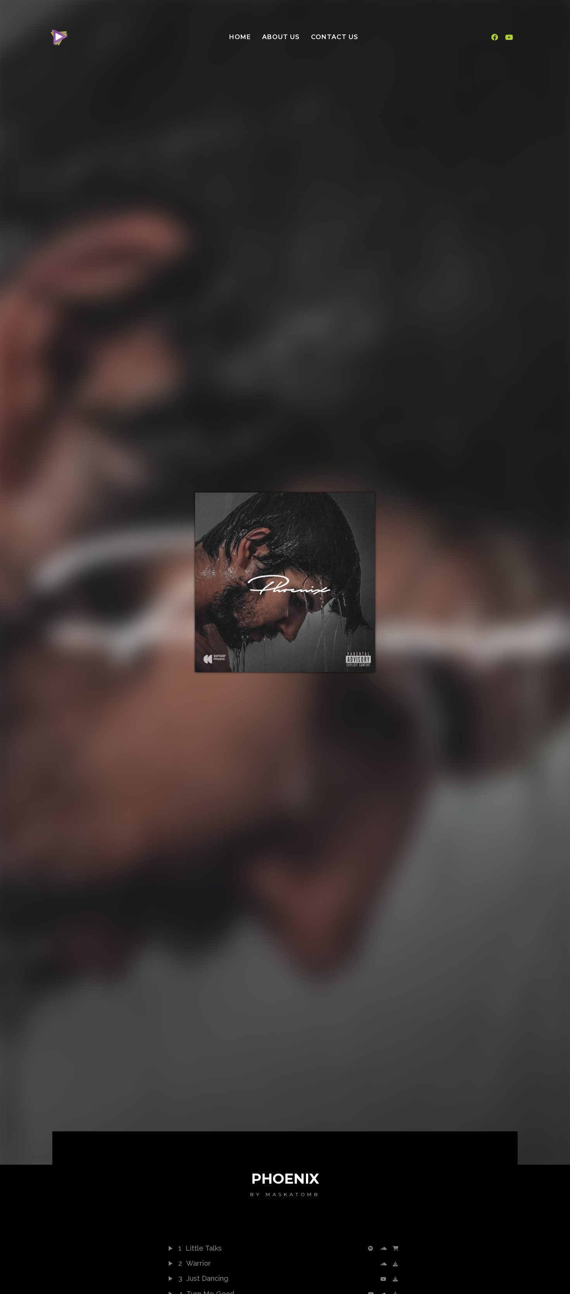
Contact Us (334, 37)
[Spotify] (372, 1248)
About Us (281, 37)
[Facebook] (495, 37)
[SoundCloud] (384, 1248)
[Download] (397, 1263)
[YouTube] (384, 1278)
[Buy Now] (397, 1248)
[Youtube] (509, 37)
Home (240, 37)
